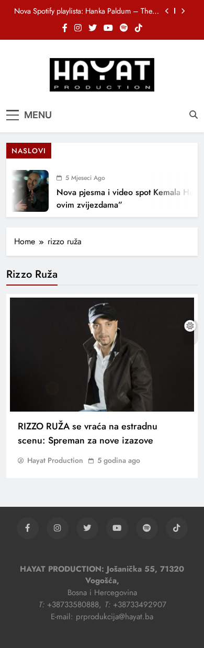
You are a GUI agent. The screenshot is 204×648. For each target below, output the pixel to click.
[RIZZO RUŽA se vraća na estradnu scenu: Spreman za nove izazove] (102, 355)
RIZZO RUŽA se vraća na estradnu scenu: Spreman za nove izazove (87, 433)
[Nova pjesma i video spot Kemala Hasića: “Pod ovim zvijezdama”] (24, 191)
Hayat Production (55, 460)
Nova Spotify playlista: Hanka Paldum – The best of (83, 11)
